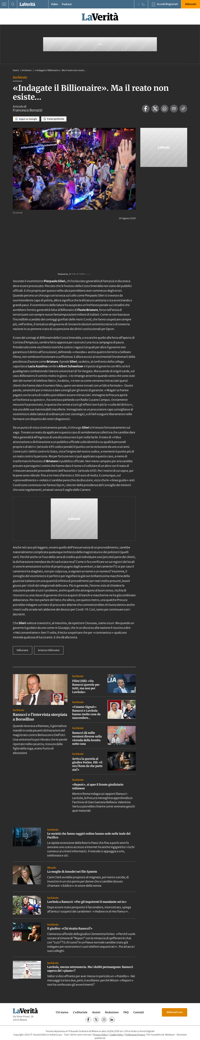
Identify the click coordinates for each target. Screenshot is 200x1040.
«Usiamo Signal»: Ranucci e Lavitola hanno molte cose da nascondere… (86, 712)
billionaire (22, 650)
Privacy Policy (100, 1034)
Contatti (138, 1012)
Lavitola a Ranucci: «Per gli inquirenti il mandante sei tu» (87, 902)
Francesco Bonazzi (27, 110)
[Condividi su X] (155, 109)
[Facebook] (88, 1019)
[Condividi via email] (174, 109)
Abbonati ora (174, 1012)
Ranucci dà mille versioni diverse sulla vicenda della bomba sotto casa (87, 738)
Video (54, 4)
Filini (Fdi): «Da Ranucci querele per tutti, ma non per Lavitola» (86, 686)
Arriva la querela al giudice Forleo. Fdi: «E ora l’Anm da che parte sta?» (87, 764)
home (16, 70)
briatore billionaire (49, 650)
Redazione (112, 1012)
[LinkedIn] (112, 1019)
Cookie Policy (116, 1034)
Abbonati (190, 4)
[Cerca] (13, 4)
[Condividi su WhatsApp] (164, 109)
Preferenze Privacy (135, 1034)
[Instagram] (104, 1019)
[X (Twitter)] (96, 1019)
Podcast (67, 4)
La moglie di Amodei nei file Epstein (72, 871)
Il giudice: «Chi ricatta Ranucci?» (69, 928)
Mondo (51, 867)
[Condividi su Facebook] (146, 109)
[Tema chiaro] (139, 4)
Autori (96, 1012)
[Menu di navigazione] (4, 4)
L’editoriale (80, 1012)
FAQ (126, 1012)
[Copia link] (183, 109)
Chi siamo (62, 1012)
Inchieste (27, 70)
